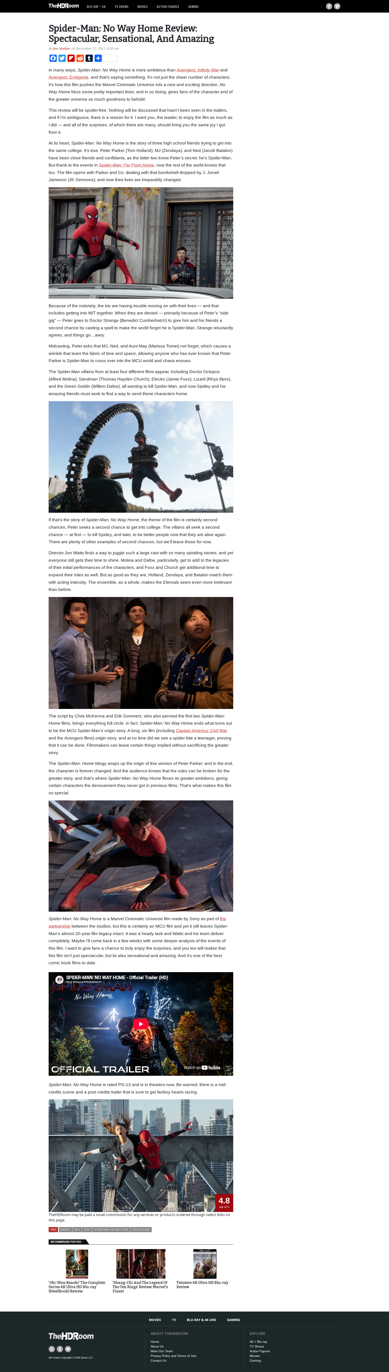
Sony (87, 1229)
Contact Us (158, 1360)
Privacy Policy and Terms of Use (173, 1356)
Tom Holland (141, 1229)
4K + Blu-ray (258, 1341)
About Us (157, 1346)
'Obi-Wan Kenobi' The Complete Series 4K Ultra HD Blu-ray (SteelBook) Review (77, 1287)
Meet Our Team (162, 1351)
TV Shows (122, 6)
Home (155, 1341)
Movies (143, 6)
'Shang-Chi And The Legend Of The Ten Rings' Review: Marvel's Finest (140, 1287)
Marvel (65, 1229)
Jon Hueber (61, 48)
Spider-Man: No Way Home (111, 1229)
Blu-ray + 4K (96, 6)
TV (174, 1320)
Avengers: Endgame (68, 77)
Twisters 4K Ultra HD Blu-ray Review (202, 1285)
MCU (77, 1229)
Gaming (193, 6)
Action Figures (168, 6)
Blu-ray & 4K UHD (201, 1320)
